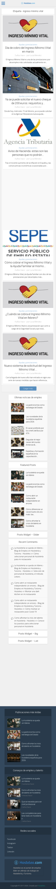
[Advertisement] (28, 198)
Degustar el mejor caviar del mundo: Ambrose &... (33, 442)
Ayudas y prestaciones (28, 45)
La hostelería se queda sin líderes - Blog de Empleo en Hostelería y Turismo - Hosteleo (29, 551)
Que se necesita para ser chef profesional (32, 803)
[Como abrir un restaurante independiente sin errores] (18, 498)
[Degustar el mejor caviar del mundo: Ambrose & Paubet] (18, 442)
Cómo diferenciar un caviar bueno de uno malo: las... (34, 512)
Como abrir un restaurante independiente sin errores (33, 499)
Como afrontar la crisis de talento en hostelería (33, 523)
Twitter (10, 847)
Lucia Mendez (35, 55)
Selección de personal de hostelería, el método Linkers (29, 574)
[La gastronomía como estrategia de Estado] (18, 407)
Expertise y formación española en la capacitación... (35, 453)
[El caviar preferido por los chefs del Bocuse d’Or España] (18, 430)
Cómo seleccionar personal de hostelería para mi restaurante (28, 556)
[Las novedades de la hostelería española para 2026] (18, 419)
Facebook (11, 839)
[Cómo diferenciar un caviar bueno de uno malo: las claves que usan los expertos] (18, 511)
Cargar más (28, 388)
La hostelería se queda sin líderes (35, 474)
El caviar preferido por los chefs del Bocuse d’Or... (35, 430)
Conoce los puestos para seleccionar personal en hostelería (29, 623)
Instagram (11, 843)
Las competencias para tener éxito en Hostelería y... (31, 815)
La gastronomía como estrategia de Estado (35, 406)
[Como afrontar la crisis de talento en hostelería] (18, 523)
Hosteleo (41, 885)
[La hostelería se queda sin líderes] (18, 475)
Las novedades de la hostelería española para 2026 (34, 419)
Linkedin (10, 851)
